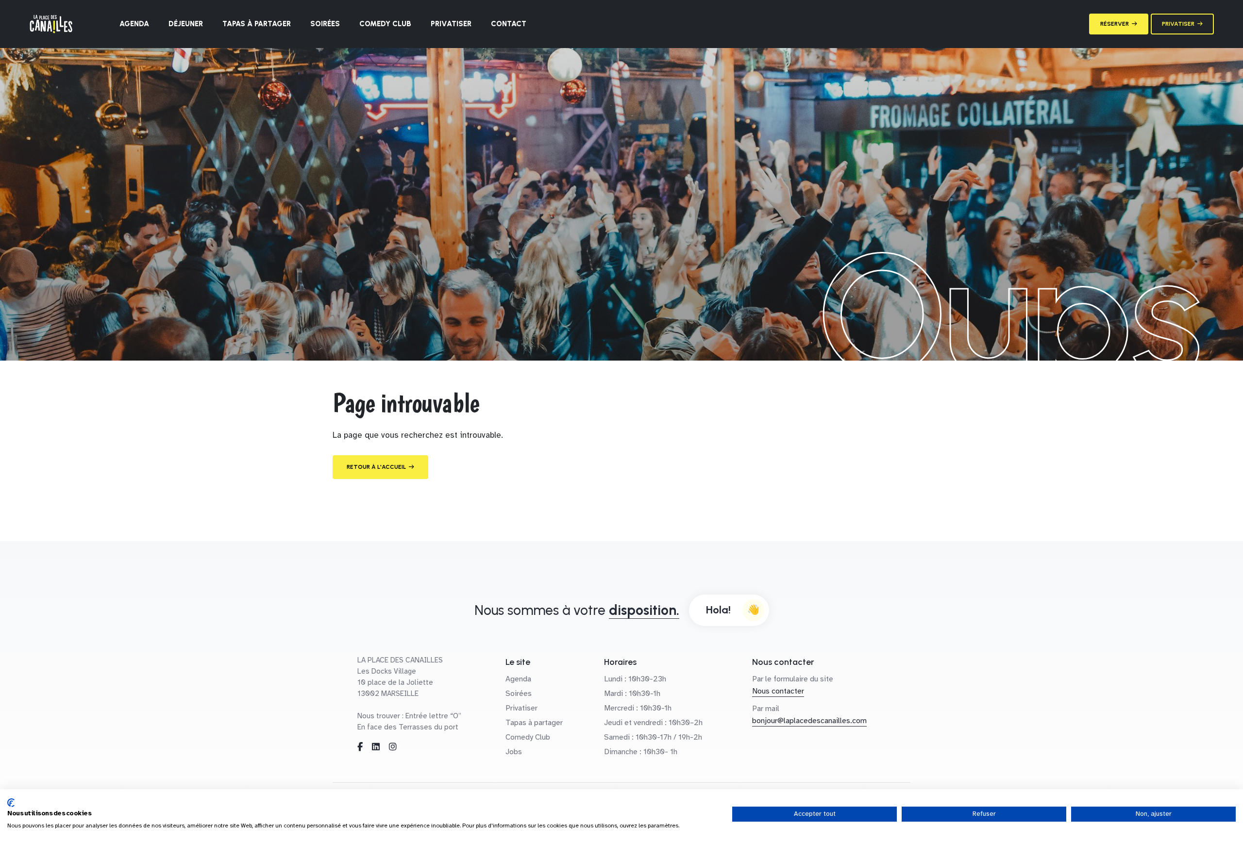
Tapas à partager (256, 23)
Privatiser (451, 23)
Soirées (325, 23)
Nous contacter (778, 691)
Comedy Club (385, 23)
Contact (508, 23)
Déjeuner (185, 23)
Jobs (513, 752)
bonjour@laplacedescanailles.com (809, 721)
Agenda (134, 23)
